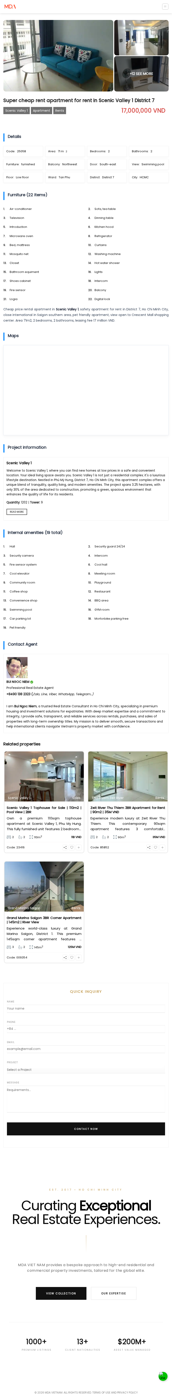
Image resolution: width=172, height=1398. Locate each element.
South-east (108, 164)
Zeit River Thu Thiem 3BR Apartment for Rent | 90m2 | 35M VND (127, 810)
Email (11, 1042)
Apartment (41, 110)
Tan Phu (64, 177)
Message (13, 1082)
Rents (59, 110)
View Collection (61, 1293)
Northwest (69, 164)
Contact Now (86, 1129)
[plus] (79, 847)
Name (10, 1001)
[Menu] (165, 7)
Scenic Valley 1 (16, 110)
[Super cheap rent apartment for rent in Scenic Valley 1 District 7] (58, 55)
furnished (28, 164)
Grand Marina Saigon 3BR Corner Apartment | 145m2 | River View (44, 920)
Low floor (22, 177)
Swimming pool (153, 164)
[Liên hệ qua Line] (163, 1377)
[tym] (72, 847)
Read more (17, 512)
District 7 (108, 177)
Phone (11, 1022)
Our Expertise (113, 1293)
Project (12, 1062)
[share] (65, 847)
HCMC (144, 177)
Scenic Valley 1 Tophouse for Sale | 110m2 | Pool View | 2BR (44, 810)
